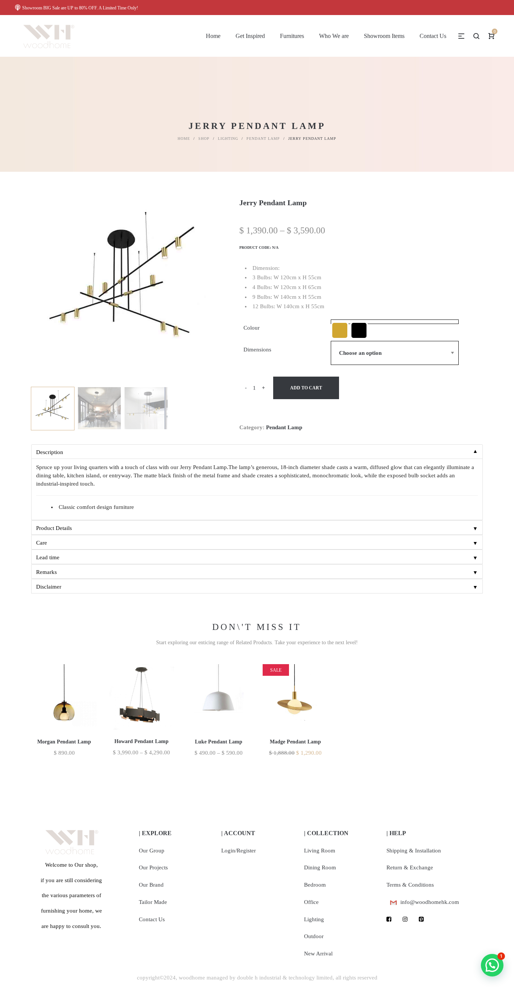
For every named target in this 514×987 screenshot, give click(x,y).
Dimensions (257, 350)
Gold (339, 330)
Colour (251, 328)
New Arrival (318, 954)
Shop (204, 138)
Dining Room (320, 867)
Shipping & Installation (413, 851)
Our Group (151, 851)
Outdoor (314, 936)
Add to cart (306, 388)
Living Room (319, 851)
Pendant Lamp (263, 138)
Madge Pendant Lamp (295, 742)
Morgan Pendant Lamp (64, 742)
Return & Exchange (409, 867)
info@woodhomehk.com (429, 902)
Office (311, 902)
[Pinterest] (421, 919)
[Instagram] (405, 919)
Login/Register (238, 851)
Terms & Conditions (410, 885)
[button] (492, 965)
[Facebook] (388, 919)
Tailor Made (153, 902)
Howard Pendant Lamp (141, 741)
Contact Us (152, 919)
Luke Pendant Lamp (218, 742)
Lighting (228, 138)
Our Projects (153, 867)
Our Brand (151, 885)
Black (358, 330)
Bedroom (315, 885)
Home (184, 138)
